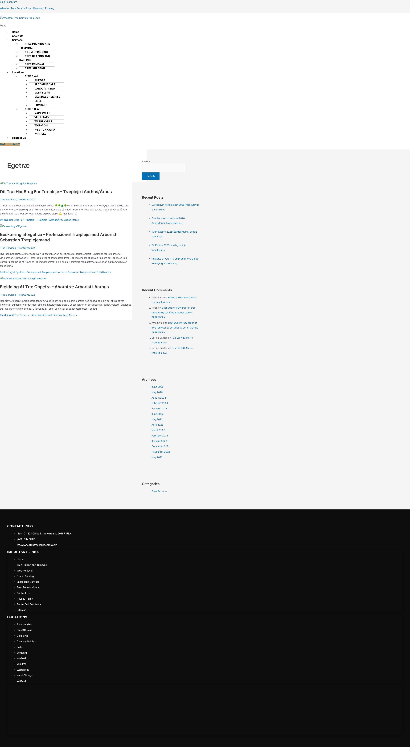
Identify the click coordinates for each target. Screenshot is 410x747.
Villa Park (41, 117)
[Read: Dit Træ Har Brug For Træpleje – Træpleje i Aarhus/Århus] (18, 183)
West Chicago (44, 129)
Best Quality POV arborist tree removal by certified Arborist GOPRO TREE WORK (174, 312)
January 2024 (159, 408)
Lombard (40, 105)
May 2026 (157, 392)
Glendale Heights (47, 96)
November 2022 (161, 451)
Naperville (42, 113)
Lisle (38, 100)
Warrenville (43, 121)
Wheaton (41, 125)
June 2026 (158, 386)
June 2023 (158, 413)
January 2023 (159, 441)
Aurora (39, 80)
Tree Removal (35, 64)
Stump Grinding (36, 52)
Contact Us (19, 137)
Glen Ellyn (42, 92)
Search (146, 161)
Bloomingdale (44, 84)
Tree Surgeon (35, 68)
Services (17, 40)
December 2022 (161, 446)
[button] (114, 26)
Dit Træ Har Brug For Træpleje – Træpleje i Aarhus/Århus (56, 191)
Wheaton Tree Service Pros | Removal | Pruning (27, 8)
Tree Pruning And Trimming (34, 45)
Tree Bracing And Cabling (34, 58)
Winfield (40, 133)
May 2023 (157, 419)
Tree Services (8, 199)
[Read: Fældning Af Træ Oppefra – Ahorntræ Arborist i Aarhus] (23, 278)
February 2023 (160, 435)
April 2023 (157, 424)
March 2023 (158, 430)
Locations (18, 72)
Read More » (40, 219)
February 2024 (160, 403)
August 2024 (159, 397)
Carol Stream (44, 88)
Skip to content (8, 1)
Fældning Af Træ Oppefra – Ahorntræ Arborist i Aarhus (54, 286)
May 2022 (157, 457)
